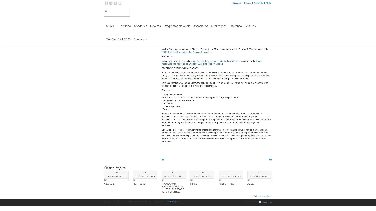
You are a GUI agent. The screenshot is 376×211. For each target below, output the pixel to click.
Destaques (236, 3)
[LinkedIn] (111, 4)
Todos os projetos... (262, 196)
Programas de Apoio (177, 26)
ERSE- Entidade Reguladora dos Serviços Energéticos (187, 52)
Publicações (219, 26)
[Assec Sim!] (265, 201)
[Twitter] (115, 4)
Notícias (247, 3)
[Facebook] (106, 4)
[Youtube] (120, 4)
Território (125, 26)
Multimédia (258, 3)
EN (269, 3)
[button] (163, 159)
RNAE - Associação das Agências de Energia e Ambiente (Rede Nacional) (212, 62)
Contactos (140, 39)
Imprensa (236, 26)
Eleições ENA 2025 (118, 39)
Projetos (155, 26)
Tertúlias (250, 26)
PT (267, 3)
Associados (200, 26)
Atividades (140, 26)
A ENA (110, 26)
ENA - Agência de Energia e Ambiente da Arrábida (213, 60)
